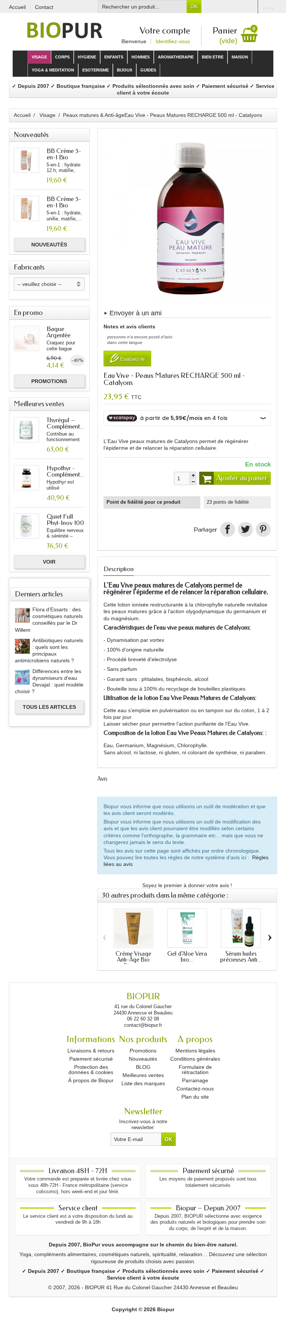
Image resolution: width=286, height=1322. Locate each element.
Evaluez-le (132, 359)
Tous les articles (49, 707)
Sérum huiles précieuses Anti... (241, 956)
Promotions (49, 381)
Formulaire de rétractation (195, 1069)
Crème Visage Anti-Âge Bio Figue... (133, 959)
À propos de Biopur (91, 1080)
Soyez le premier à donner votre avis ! (187, 885)
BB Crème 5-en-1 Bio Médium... (64, 157)
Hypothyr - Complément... (65, 471)
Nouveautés (49, 245)
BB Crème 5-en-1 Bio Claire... (64, 205)
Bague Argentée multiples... (60, 335)
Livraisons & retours (90, 1051)
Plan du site (195, 1097)
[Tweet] (245, 529)
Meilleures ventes (143, 1075)
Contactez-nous (195, 1089)
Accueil (22, 115)
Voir (49, 562)
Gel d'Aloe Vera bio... (187, 956)
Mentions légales (195, 1051)
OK (194, 6)
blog (267, 6)
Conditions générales (195, 1059)
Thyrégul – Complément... (65, 423)
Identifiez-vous (173, 41)
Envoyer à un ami (135, 313)
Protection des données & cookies (91, 1069)
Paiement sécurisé (91, 1059)
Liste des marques (143, 1083)
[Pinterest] (263, 529)
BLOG (143, 1067)
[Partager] (227, 529)
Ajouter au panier (241, 478)
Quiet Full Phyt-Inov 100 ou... (65, 523)
